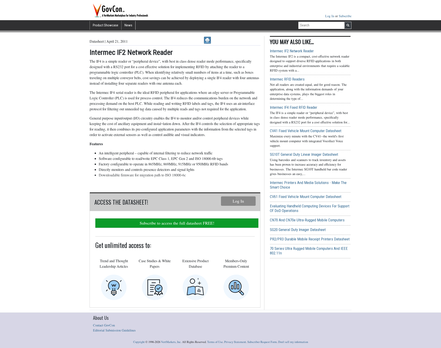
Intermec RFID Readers (287, 79)
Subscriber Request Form (262, 342)
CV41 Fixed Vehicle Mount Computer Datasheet (305, 130)
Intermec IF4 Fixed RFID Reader (293, 107)
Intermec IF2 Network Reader (292, 51)
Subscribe (345, 16)
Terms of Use (215, 342)
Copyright (139, 342)
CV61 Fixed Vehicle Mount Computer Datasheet (305, 196)
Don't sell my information (293, 342)
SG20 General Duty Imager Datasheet (298, 229)
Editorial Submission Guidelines (114, 330)
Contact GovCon (104, 325)
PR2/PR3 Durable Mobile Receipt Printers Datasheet (310, 239)
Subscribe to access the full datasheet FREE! (177, 223)
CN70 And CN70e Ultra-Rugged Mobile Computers (307, 220)
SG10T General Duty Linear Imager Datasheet (304, 154)
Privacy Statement (235, 342)
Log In (330, 16)
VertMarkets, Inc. (171, 342)
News (128, 25)
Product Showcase (105, 25)
